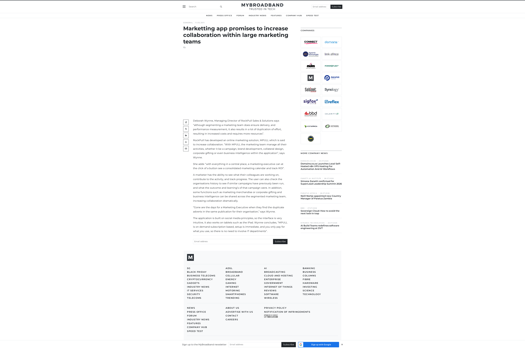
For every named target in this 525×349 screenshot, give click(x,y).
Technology (312, 294)
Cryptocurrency (200, 279)
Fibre (307, 279)
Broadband (234, 272)
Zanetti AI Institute (311, 178)
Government (273, 283)
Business (309, 272)
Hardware (310, 283)
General (188, 23)
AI (265, 268)
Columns (309, 275)
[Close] (342, 344)
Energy (231, 279)
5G (188, 268)
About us (232, 308)
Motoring (233, 290)
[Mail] (186, 148)
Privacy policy (275, 308)
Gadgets (193, 283)
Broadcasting (274, 272)
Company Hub (294, 15)
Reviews (270, 290)
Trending (233, 298)
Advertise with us (239, 312)
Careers (232, 319)
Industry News (257, 15)
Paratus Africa (309, 193)
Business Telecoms (201, 275)
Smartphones (236, 294)
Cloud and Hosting (278, 275)
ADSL (229, 268)
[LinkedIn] (186, 135)
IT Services (195, 290)
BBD (303, 208)
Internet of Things (278, 287)
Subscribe (336, 6)
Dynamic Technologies (313, 223)
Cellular (233, 275)
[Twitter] (186, 129)
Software (271, 294)
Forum (240, 15)
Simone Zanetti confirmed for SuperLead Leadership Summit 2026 (321, 182)
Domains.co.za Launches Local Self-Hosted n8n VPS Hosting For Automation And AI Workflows (321, 166)
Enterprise (272, 279)
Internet (232, 287)
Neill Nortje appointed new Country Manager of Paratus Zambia (321, 197)
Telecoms (194, 298)
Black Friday (197, 272)
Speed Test (195, 331)
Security (193, 294)
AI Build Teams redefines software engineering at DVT (320, 227)
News (209, 15)
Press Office (224, 15)
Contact (232, 315)
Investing (310, 287)
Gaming (231, 283)
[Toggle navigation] (184, 7)
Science (308, 290)
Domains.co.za (308, 161)
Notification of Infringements (287, 312)
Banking (309, 268)
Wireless (271, 298)
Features (276, 15)
